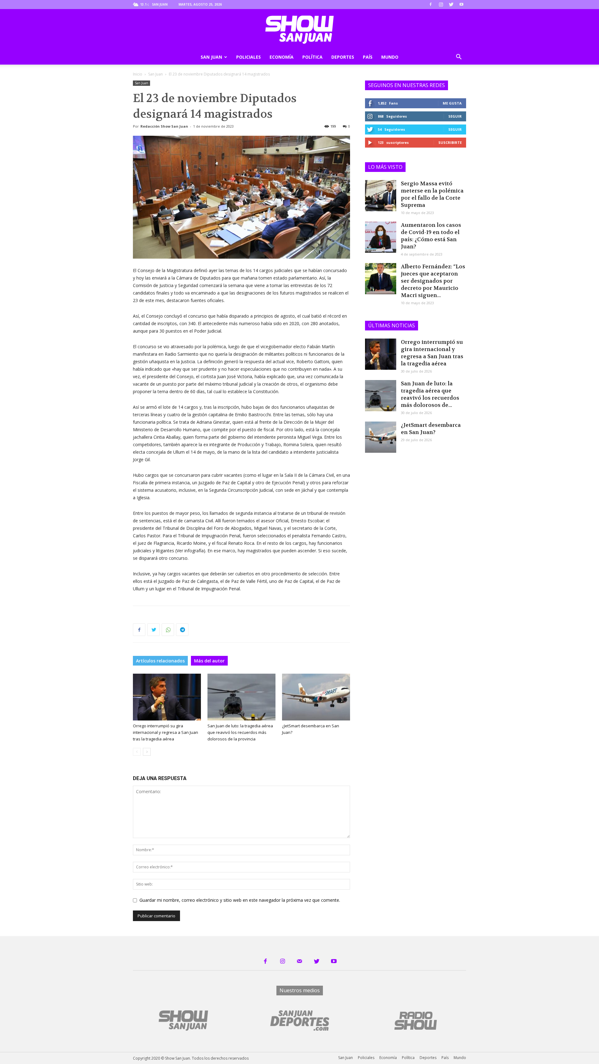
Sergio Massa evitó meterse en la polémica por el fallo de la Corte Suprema (432, 194)
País (368, 57)
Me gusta (452, 103)
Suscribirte (450, 142)
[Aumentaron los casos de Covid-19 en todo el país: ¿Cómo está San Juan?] (380, 237)
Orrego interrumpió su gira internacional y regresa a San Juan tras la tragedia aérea (165, 732)
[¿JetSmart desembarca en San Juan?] (316, 697)
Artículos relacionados (160, 661)
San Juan (211, 57)
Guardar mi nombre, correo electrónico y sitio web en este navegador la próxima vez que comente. (239, 900)
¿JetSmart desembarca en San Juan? (431, 429)
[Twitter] (451, 4)
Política (312, 57)
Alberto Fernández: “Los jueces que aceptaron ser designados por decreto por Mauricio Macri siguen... (433, 281)
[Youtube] (461, 4)
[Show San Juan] (299, 30)
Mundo (389, 57)
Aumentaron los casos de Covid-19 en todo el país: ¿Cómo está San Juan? (431, 236)
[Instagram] (441, 4)
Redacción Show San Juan (164, 126)
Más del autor (209, 661)
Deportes (342, 57)
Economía (282, 57)
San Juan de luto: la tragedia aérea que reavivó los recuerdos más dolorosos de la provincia (240, 732)
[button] (458, 58)
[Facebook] (430, 4)
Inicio (137, 74)
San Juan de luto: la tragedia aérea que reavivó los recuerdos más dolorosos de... (430, 394)
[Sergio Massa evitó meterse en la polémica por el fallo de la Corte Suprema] (380, 195)
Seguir (455, 116)
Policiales (248, 57)
